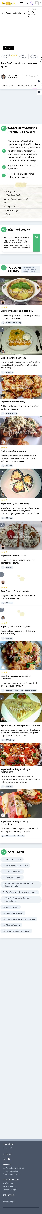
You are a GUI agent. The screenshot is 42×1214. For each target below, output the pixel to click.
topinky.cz (9, 1144)
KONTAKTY (7, 1154)
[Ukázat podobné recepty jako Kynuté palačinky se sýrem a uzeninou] (3, 740)
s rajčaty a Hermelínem (15, 822)
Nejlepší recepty (9, 1186)
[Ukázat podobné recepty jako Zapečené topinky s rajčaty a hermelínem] (3, 786)
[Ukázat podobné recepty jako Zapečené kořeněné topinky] (3, 603)
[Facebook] (8, 1159)
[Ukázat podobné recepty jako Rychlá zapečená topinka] (3, 465)
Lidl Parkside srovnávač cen (13, 1168)
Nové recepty (8, 1183)
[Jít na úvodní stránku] (2, 13)
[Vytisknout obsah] (39, 92)
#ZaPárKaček (10, 836)
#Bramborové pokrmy (13, 323)
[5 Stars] (37, 76)
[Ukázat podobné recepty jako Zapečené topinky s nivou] (3, 567)
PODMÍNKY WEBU (11, 1180)
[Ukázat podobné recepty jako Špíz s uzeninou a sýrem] (3, 372)
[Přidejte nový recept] (31, 3)
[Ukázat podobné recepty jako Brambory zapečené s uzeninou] (3, 322)
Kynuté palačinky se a (20, 725)
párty (13, 401)
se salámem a (15, 626)
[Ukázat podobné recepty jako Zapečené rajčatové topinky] (3, 518)
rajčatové (15, 503)
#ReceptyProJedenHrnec (14, 690)
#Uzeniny (9, 372)
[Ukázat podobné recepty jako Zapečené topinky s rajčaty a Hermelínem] (3, 836)
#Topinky (9, 466)
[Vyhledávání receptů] (27, 3)
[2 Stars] (29, 76)
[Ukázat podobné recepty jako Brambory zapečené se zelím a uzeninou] (3, 690)
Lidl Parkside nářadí (10, 1171)
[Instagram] (4, 1159)
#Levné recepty (11, 413)
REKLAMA (7, 1164)
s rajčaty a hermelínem (15, 770)
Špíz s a (13, 357)
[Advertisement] (21, 106)
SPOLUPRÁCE (9, 1195)
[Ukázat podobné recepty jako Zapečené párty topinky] (3, 413)
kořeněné (15, 591)
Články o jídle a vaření (11, 1174)
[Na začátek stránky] (37, 1201)
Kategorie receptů (10, 1190)
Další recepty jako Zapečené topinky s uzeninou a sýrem (29, 269)
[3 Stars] (32, 76)
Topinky (8, 48)
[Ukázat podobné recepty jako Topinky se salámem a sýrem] (3, 638)
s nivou (14, 555)
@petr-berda (13, 77)
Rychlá (13, 451)
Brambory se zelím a (16, 677)
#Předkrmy (10, 740)
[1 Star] (26, 76)
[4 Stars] (34, 76)
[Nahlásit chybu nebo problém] (39, 81)
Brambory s (17, 310)
